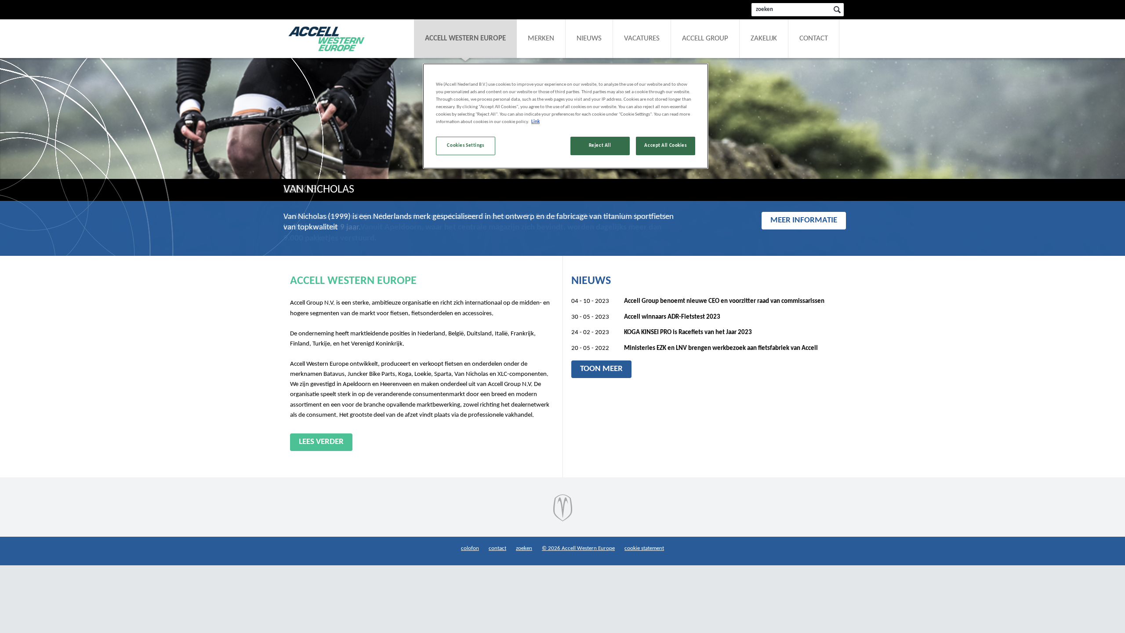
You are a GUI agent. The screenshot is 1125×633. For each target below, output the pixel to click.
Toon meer (601, 369)
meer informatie (803, 220)
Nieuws (589, 38)
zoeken (524, 548)
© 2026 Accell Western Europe (578, 548)
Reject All (600, 145)
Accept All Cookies (665, 145)
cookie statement (644, 548)
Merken (541, 38)
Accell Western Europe (465, 38)
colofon (470, 548)
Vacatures (642, 38)
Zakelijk (764, 38)
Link (535, 121)
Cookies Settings (465, 145)
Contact (813, 38)
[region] (565, 116)
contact (497, 548)
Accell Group (705, 38)
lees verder (321, 442)
